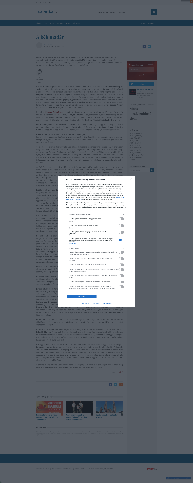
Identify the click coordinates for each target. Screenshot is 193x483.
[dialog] (96, 241)
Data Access (96, 303)
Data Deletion (85, 303)
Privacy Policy (107, 303)
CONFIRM (82, 296)
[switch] (121, 218)
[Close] (131, 180)
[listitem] (96, 214)
